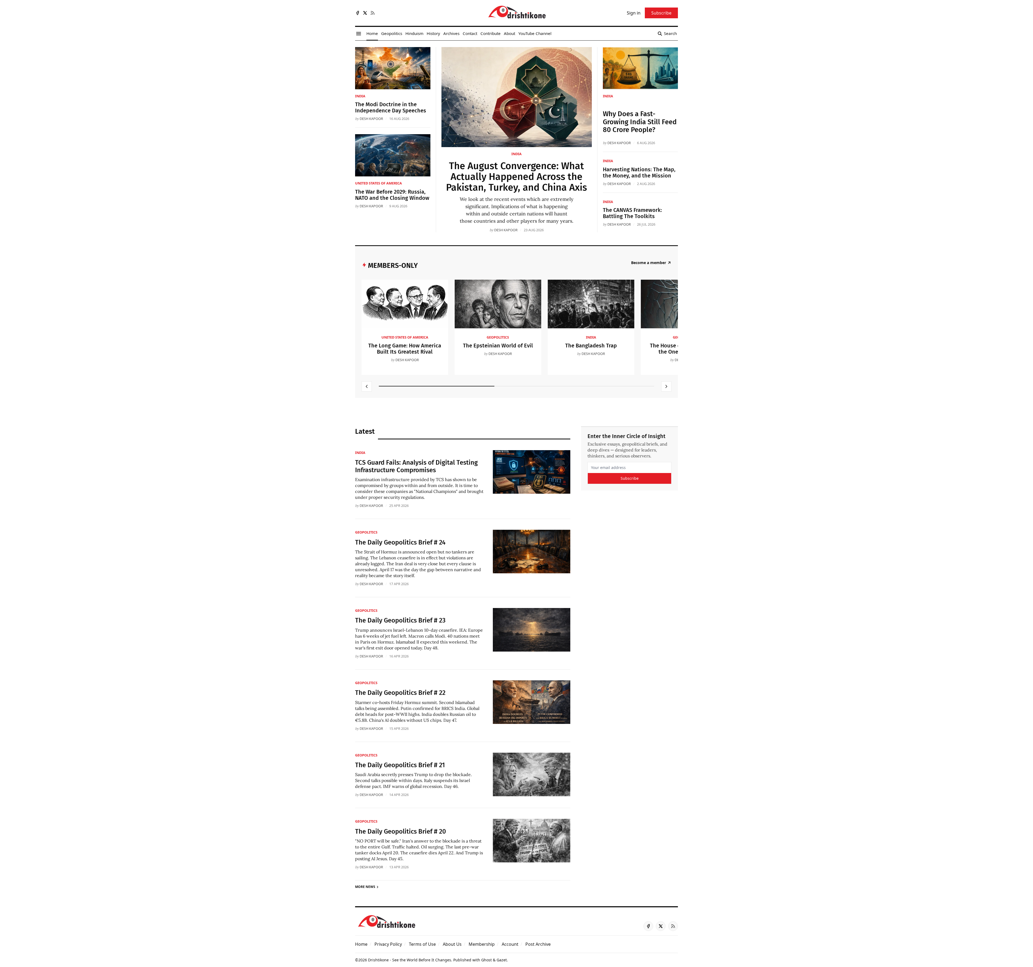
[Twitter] (365, 12)
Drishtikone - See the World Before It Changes (409, 959)
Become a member (648, 263)
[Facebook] (357, 12)
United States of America (378, 183)
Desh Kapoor (506, 229)
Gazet (502, 959)
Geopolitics (498, 337)
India (516, 153)
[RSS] (372, 12)
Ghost (486, 959)
